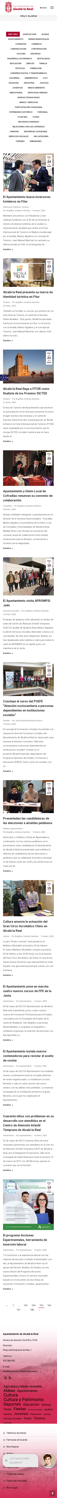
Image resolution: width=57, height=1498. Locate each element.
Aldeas (45, 34)
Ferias (7, 1409)
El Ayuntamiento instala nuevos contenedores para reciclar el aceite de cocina (28, 1056)
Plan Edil (23, 117)
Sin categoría (41, 136)
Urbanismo (35, 141)
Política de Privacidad (17, 1481)
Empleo (30, 63)
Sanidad (14, 131)
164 (33, 1305)
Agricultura (29, 34)
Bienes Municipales (38, 39)
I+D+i (45, 78)
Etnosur (46, 1404)
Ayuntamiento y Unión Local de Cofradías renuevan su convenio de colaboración (28, 495)
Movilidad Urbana (37, 92)
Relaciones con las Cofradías (28, 126)
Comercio (36, 44)
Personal (43, 112)
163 (25, 1305)
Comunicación (18, 49)
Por (16, 210)
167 (18, 1309)
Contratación (39, 49)
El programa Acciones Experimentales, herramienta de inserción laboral (25, 1239)
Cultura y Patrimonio (23, 1400)
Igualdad (14, 83)
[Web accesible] (3, 378)
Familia (43, 63)
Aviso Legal (12, 1487)
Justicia (44, 83)
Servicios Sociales (18, 136)
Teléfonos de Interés (16, 1433)
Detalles (7, 249)
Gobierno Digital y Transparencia (28, 73)
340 (32, 1309)
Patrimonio (35, 1414)
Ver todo (13, 34)
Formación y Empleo (35, 1410)
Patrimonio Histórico (20, 112)
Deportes (35, 54)
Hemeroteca (31, 78)
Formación (36, 68)
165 (41, 1305)
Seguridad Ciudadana (35, 131)
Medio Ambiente (36, 88)
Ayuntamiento (15, 39)
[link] (52, 8)
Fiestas (20, 1409)
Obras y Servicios (28, 102)
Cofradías (20, 44)
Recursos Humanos (28, 122)
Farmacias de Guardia (17, 1440)
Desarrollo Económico (19, 58)
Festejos (20, 68)
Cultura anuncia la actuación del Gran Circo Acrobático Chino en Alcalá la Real (25, 926)
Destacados (43, 58)
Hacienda (14, 78)
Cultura (21, 54)
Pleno (36, 117)
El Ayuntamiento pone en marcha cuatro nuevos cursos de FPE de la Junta (27, 991)
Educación (15, 63)
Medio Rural (16, 92)
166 (49, 1305)
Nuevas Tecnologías (28, 97)
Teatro (27, 1418)
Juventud (17, 88)
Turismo (20, 141)
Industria (29, 83)
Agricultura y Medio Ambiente (22, 1386)
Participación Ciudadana (28, 107)
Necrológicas (13, 1446)
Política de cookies (15, 1474)
